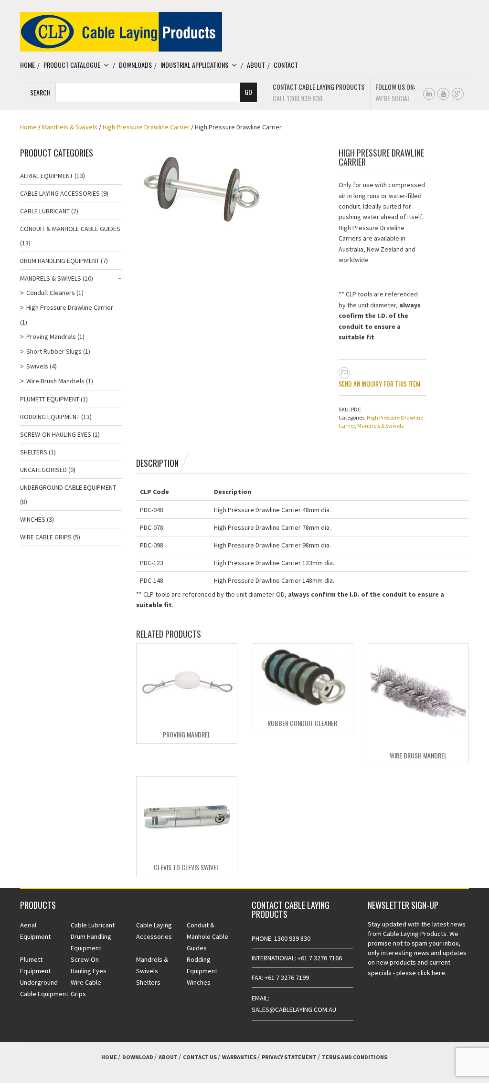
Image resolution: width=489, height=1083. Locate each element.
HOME (109, 1057)
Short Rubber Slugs (54, 351)
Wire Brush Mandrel (418, 755)
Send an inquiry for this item (379, 384)
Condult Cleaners (50, 292)
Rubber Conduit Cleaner (302, 723)
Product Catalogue (71, 65)
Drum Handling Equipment (59, 260)
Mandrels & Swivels (69, 127)
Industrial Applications (194, 65)
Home (27, 65)
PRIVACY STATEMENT (289, 1057)
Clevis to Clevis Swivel (186, 867)
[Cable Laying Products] (121, 31)
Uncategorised (43, 469)
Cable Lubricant (45, 211)
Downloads (135, 65)
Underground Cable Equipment (68, 487)
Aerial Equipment (46, 175)
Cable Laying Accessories (60, 193)
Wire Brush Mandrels (55, 381)
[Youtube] (443, 94)
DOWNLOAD (137, 1057)
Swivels (37, 366)
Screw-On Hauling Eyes (55, 434)
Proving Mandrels (51, 336)
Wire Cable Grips (46, 537)
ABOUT (168, 1057)
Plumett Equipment (49, 399)
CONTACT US (200, 1057)
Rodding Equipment (50, 416)
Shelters (33, 452)
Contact (286, 65)
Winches (32, 519)
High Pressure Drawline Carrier (146, 127)
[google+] (458, 94)
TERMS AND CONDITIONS (354, 1057)
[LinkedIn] (429, 94)
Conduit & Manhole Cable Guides (70, 228)
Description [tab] (157, 463)
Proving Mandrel (187, 734)
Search (40, 92)
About (256, 65)
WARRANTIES (239, 1057)
